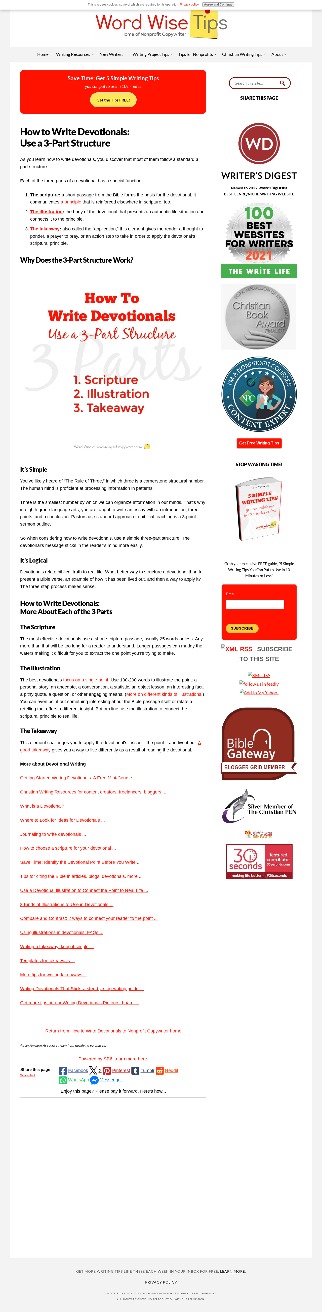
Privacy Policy (161, 1282)
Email (230, 594)
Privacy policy (189, 4)
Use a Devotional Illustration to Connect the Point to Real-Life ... (84, 890)
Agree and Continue (218, 4)
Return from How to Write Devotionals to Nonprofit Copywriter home (113, 1030)
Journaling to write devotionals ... (53, 834)
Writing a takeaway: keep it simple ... (57, 946)
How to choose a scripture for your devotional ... (68, 848)
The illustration (46, 211)
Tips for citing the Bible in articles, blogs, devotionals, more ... (81, 876)
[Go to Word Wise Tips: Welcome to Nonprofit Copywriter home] (161, 45)
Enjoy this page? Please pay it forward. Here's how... (113, 1091)
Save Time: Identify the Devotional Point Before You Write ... (80, 862)
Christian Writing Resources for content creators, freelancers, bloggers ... (93, 792)
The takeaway (45, 228)
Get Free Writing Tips (259, 443)
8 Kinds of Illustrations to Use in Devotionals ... (66, 904)
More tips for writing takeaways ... (53, 974)
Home (43, 54)
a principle (70, 201)
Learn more (232, 1271)
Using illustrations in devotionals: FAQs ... (61, 932)
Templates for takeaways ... (47, 960)
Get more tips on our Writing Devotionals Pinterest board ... (79, 1002)
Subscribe (242, 628)
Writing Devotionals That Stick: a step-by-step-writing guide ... (82, 988)
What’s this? (27, 1075)
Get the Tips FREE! (113, 99)
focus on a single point (85, 679)
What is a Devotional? (42, 806)
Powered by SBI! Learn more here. (113, 1058)
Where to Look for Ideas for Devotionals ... (62, 820)
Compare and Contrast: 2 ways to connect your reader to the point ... (89, 918)
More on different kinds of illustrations (163, 694)
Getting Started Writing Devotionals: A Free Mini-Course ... (78, 777)
